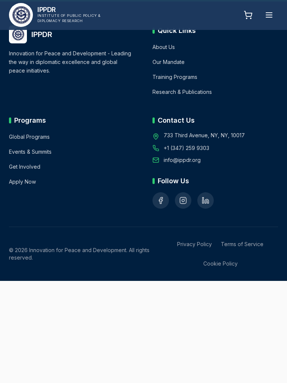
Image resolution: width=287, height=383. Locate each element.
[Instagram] (183, 200)
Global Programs (29, 137)
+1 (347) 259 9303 (186, 148)
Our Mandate (168, 62)
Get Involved (24, 166)
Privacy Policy (194, 244)
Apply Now (22, 181)
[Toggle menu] (269, 15)
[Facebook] (160, 200)
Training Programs (174, 77)
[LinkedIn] (205, 200)
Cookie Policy (220, 263)
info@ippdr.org (182, 160)
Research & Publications (182, 92)
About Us (163, 47)
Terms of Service (242, 244)
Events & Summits (30, 151)
